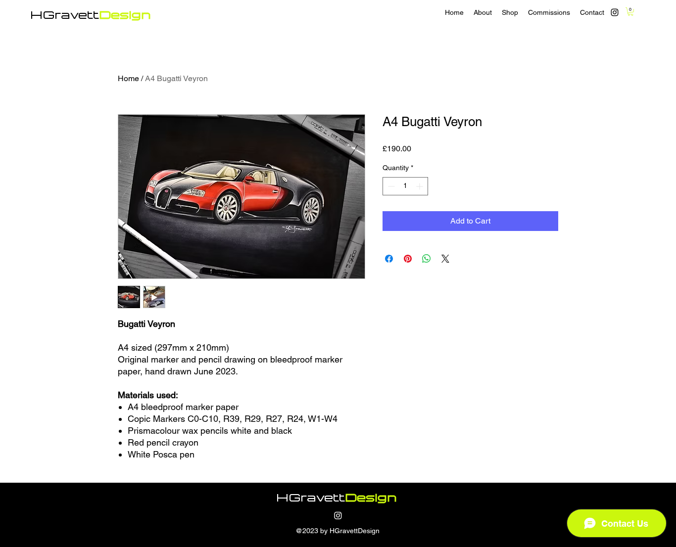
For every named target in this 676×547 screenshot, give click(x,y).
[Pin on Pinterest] (408, 259)
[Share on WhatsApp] (427, 259)
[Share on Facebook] (389, 259)
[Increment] (420, 186)
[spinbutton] (405, 186)
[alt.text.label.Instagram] (615, 12)
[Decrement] (390, 186)
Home (128, 78)
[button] (630, 11)
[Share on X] (445, 259)
